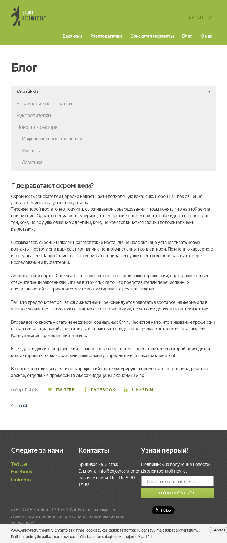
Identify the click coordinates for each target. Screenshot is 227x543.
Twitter (65, 389)
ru (209, 17)
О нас (206, 36)
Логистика (32, 162)
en (200, 17)
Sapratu (218, 530)
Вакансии (72, 36)
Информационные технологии (52, 139)
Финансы (31, 150)
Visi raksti (27, 92)
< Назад (19, 405)
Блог (187, 36)
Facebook (103, 389)
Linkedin (142, 389)
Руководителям (34, 115)
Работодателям (106, 36)
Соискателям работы (152, 36)
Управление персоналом (44, 103)
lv (192, 17)
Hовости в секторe (37, 127)
